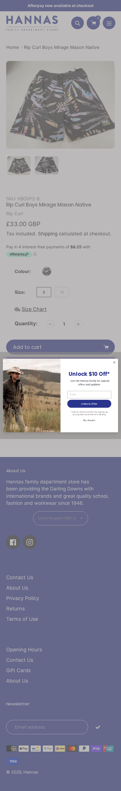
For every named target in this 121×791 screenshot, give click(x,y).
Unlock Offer (89, 403)
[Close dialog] (114, 362)
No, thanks (89, 420)
